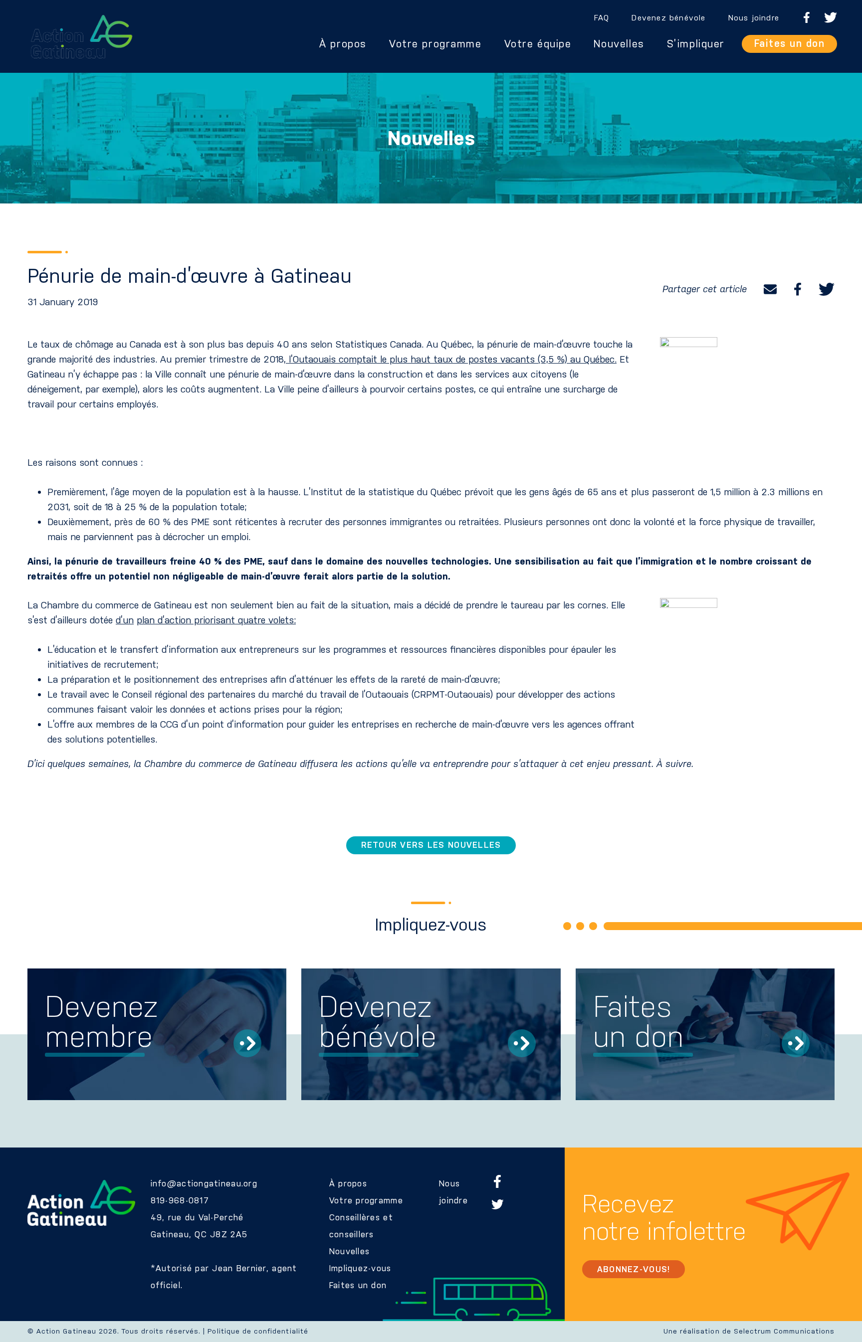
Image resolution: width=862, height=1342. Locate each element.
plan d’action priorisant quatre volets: (216, 620)
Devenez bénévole (668, 17)
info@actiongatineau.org (204, 1183)
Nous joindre (753, 17)
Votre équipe (538, 43)
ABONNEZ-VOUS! (633, 1269)
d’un (125, 620)
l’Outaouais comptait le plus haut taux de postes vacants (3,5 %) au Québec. (451, 359)
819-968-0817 (180, 1200)
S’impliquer (696, 43)
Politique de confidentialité (258, 1331)
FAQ (602, 17)
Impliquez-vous (360, 1268)
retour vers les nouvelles (431, 845)
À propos (343, 43)
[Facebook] (798, 289)
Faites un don (789, 43)
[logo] (81, 36)
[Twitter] (827, 289)
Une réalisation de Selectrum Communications (749, 1331)
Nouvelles (619, 43)
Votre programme (435, 43)
